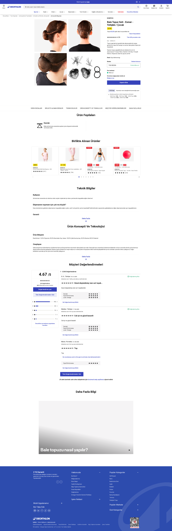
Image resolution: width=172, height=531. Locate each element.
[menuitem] (37, 12)
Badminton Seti (114, 481)
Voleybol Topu (114, 500)
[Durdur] (137, 2)
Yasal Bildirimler (62, 524)
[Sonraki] (139, 177)
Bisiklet (112, 487)
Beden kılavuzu (136, 61)
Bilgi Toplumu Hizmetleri (78, 487)
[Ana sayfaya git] (14, 6)
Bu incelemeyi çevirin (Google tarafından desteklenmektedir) (81, 357)
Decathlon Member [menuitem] (132, 12)
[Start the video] (129, 450)
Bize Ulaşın (74, 481)
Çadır (111, 484)
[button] (86, 116)
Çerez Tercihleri (106, 524)
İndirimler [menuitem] (121, 12)
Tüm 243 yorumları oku (128, 37)
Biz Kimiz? (74, 476)
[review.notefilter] (57, 301)
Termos (112, 497)
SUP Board (113, 476)
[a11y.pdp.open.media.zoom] (50, 35)
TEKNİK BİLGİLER (71, 108)
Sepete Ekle (124, 82)
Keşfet (86, 2)
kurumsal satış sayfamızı (96, 379)
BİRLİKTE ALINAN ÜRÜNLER (54, 108)
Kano (111, 478)
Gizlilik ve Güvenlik (82, 524)
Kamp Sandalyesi (114, 495)
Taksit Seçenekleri (134, 33)
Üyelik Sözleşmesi (76, 484)
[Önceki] (33, 177)
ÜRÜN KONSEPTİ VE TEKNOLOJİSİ (91, 108)
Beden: (109, 61)
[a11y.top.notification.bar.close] (139, 2)
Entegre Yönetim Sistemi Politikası (81, 495)
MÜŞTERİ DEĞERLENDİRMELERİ (115, 108)
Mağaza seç (110, 78)
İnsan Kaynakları (76, 489)
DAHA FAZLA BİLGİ (135, 108)
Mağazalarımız (75, 478)
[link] (45, 289)
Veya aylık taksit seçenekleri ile (118, 31)
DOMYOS (110, 18)
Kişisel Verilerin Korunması (50, 524)
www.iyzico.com (51, 522)
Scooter (112, 492)
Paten (111, 489)
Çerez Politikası (72, 524)
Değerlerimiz (75, 492)
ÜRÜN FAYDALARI (36, 108)
